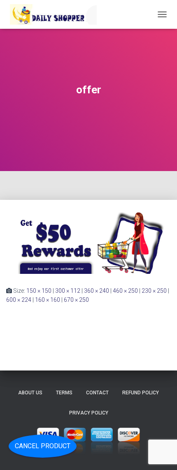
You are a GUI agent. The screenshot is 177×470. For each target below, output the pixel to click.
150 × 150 (38, 290)
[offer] (88, 242)
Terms (64, 393)
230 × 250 (154, 290)
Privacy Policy (88, 413)
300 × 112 (67, 290)
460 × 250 (125, 290)
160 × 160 (47, 299)
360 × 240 (96, 290)
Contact (97, 393)
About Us (30, 393)
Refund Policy (140, 393)
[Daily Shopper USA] (54, 14)
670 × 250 (76, 299)
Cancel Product (42, 446)
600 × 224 (18, 299)
